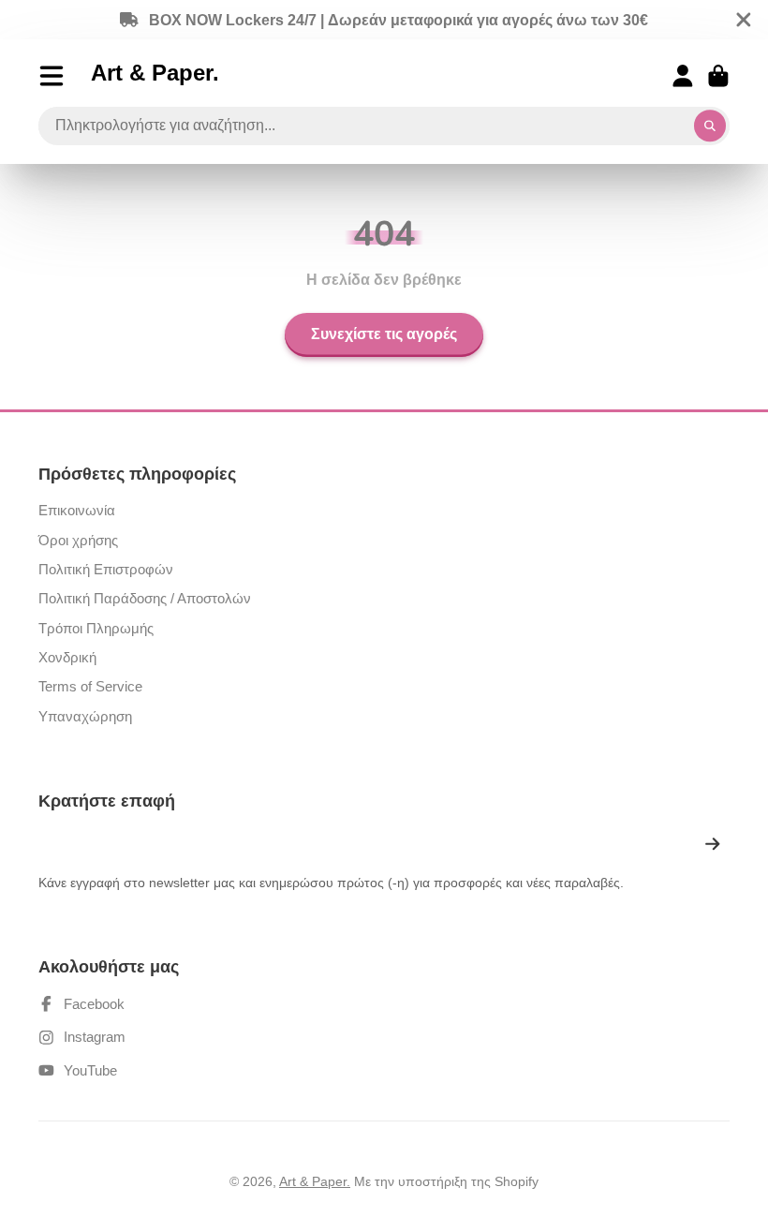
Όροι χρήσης (78, 540)
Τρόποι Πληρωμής (96, 628)
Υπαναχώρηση (85, 716)
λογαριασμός (683, 76)
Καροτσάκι (718, 76)
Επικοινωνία (76, 510)
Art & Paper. (314, 1181)
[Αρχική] (155, 76)
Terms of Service (90, 686)
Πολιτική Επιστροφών (105, 569)
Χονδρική (67, 657)
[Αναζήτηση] (710, 126)
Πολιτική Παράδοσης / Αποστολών (144, 598)
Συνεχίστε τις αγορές (384, 334)
